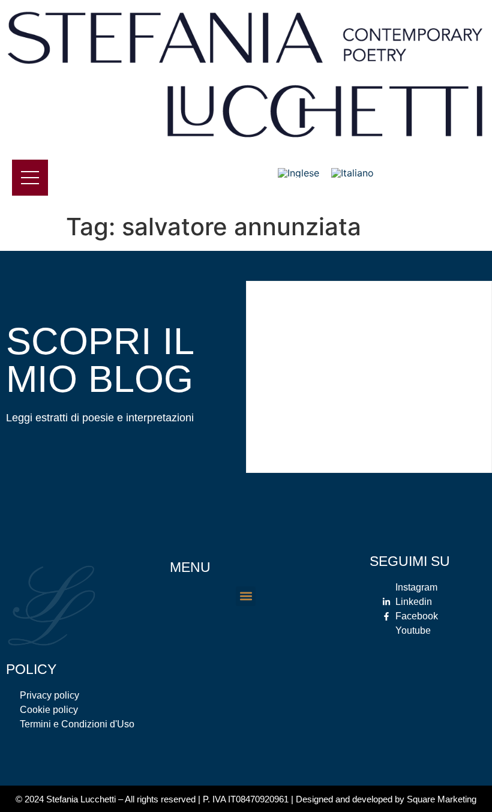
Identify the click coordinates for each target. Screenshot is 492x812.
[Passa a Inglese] (298, 173)
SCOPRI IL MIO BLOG (99, 360)
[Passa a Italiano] (352, 173)
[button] (246, 596)
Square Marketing (441, 799)
